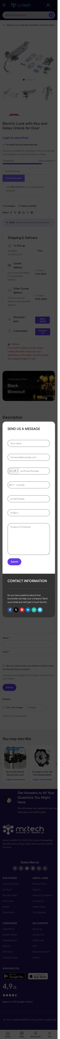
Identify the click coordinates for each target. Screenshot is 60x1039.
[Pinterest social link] (22, 609)
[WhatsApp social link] (34, 609)
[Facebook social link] (10, 609)
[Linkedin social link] (28, 609)
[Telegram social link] (40, 609)
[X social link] (16, 609)
